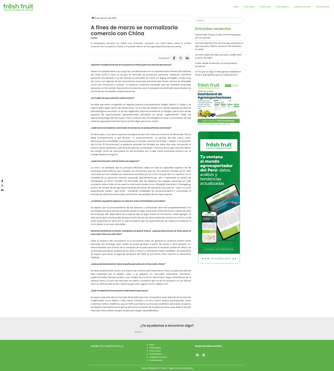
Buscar (240, 20)
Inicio (236, 6)
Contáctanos (322, 6)
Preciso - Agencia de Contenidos (176, 368)
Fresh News (249, 6)
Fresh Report (282, 6)
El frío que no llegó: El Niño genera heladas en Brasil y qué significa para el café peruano (218, 73)
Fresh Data (265, 6)
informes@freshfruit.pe (111, 346)
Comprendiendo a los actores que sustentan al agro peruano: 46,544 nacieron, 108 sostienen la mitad (219, 46)
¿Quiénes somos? (302, 6)
